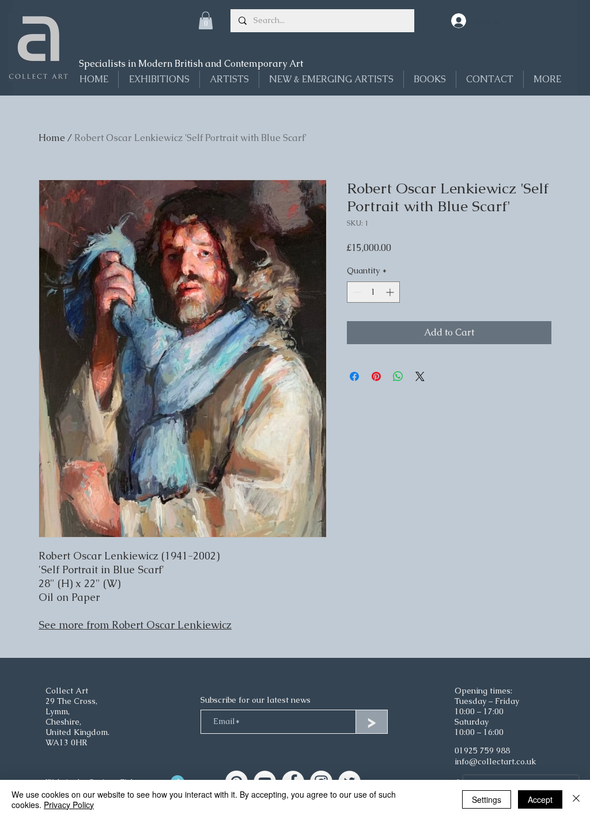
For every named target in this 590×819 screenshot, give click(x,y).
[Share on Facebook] (354, 376)
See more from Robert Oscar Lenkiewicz (135, 624)
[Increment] (391, 292)
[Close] (576, 799)
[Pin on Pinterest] (376, 376)
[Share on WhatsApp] (398, 376)
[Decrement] (356, 292)
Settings (486, 799)
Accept (540, 799)
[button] (205, 20)
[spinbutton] (373, 292)
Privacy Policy (69, 804)
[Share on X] (420, 376)
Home (52, 138)
